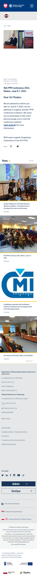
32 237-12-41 (10, 382)
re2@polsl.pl (10, 386)
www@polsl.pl (25, 542)
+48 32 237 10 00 (10, 403)
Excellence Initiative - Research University (14, 432)
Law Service (5, 436)
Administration (6, 428)
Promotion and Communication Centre (13, 440)
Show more (29, 361)
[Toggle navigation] (31, 5)
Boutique (16, 490)
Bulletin (16, 483)
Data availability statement (18, 544)
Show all (31, 160)
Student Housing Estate (9, 444)
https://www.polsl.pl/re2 (9, 390)
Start (5, 26)
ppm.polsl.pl (9, 125)
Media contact (6, 418)
